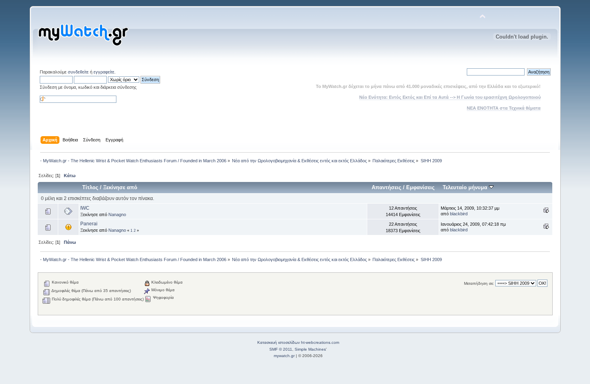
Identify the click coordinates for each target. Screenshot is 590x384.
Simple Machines (310, 349)
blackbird (459, 213)
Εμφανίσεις (420, 187)
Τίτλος (90, 187)
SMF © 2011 (280, 349)
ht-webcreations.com (320, 342)
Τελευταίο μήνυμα (466, 187)
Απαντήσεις (386, 187)
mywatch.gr (284, 355)
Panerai (89, 224)
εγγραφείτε (104, 71)
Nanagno (117, 214)
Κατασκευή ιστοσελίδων (278, 342)
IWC (85, 208)
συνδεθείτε (78, 71)
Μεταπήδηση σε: (479, 283)
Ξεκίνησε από (120, 187)
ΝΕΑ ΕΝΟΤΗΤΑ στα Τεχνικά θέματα (504, 108)
